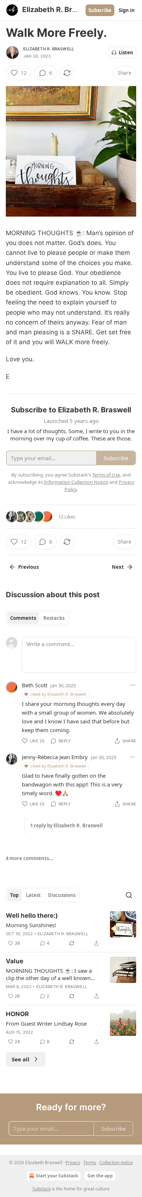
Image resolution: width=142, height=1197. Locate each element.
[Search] (129, 895)
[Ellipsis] (132, 685)
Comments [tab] (23, 618)
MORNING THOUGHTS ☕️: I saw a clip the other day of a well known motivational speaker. (49, 974)
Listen (126, 52)
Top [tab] (14, 895)
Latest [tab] (33, 895)
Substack (41, 1189)
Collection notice (116, 1162)
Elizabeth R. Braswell (48, 48)
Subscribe (99, 10)
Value (14, 961)
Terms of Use (106, 474)
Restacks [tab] (53, 618)
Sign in (127, 10)
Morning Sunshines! (31, 925)
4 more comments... (29, 858)
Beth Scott (34, 685)
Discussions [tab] (61, 895)
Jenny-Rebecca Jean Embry (55, 757)
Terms (89, 1162)
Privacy (73, 1162)
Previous (28, 567)
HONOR (17, 1014)
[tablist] (37, 618)
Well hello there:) (32, 915)
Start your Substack (57, 1176)
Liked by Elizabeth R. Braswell (58, 694)
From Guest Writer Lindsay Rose (46, 1023)
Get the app (100, 1176)
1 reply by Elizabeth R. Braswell (66, 825)
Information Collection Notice (76, 482)
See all (20, 1059)
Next (118, 567)
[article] (71, 929)
